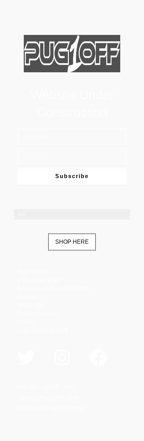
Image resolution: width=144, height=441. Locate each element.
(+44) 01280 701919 (42, 330)
